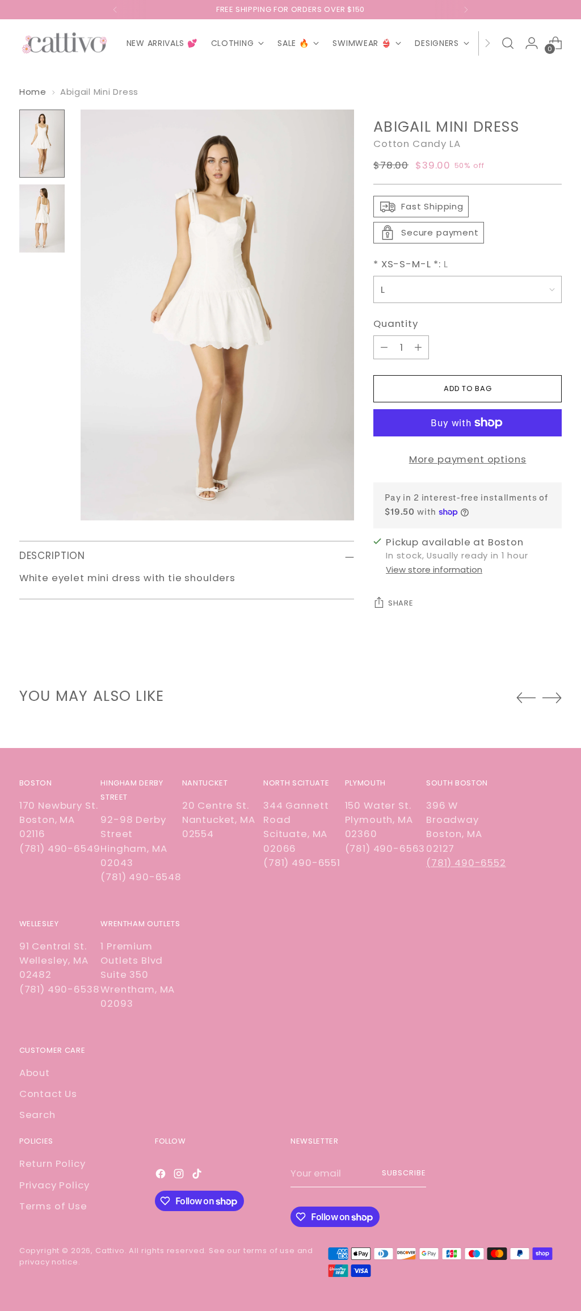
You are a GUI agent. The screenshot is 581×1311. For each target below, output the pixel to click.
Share (400, 603)
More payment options (468, 459)
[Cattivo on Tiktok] (198, 1175)
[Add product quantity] (418, 347)
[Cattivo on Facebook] (162, 1175)
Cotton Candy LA (417, 143)
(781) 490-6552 (466, 862)
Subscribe (404, 1172)
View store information (434, 569)
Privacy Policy (54, 1185)
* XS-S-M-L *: (410, 264)
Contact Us (48, 1093)
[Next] (465, 9)
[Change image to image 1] (42, 144)
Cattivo (110, 1250)
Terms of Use (53, 1206)
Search (37, 1114)
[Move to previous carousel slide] (526, 698)
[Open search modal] (507, 43)
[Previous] (115, 9)
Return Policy (52, 1163)
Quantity (395, 323)
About (34, 1072)
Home (33, 92)
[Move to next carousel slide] (552, 697)
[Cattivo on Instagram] (180, 1175)
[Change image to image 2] (42, 218)
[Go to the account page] (531, 43)
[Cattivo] (64, 43)
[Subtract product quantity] (384, 347)
